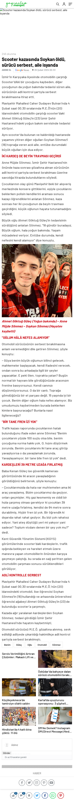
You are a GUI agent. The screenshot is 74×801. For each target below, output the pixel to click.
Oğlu (29, 644)
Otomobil (42, 644)
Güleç (19, 644)
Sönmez (56, 644)
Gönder (6, 753)
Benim (7, 644)
